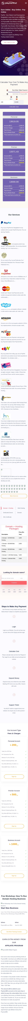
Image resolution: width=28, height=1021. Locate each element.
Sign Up (14, 776)
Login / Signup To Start (9, 42)
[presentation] (3, 42)
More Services (14, 496)
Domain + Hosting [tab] (8, 508)
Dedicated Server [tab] (8, 512)
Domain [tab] (19, 512)
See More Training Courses (14, 931)
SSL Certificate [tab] (7, 517)
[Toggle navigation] (26, 3)
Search (14, 582)
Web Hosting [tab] (21, 508)
